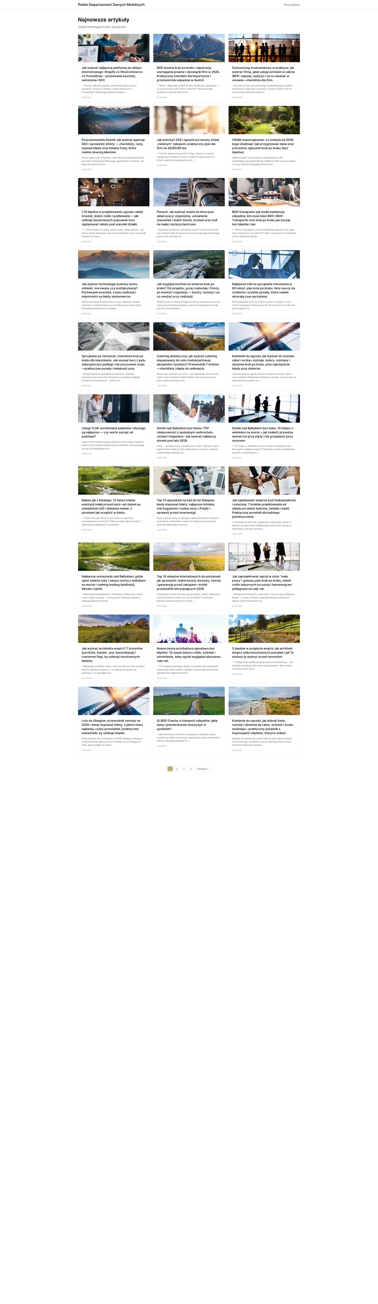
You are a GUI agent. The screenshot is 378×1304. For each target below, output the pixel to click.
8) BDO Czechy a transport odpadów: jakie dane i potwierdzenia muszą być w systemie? (187, 725)
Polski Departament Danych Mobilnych (111, 5)
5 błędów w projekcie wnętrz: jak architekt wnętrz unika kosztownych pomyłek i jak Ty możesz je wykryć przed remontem (263, 652)
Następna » (202, 769)
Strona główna (292, 4)
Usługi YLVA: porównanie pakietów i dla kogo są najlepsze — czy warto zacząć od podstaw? (113, 432)
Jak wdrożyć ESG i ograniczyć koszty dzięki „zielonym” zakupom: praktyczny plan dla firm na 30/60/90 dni (188, 144)
